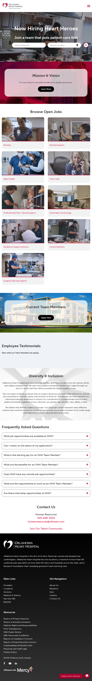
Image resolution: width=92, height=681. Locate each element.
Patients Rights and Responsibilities (20, 625)
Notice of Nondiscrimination (17, 622)
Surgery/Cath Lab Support (13, 254)
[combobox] (29, 45)
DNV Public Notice (12, 632)
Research (54, 589)
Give (52, 592)
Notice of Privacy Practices (16, 619)
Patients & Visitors (12, 595)
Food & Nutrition (55, 220)
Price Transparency (12, 629)
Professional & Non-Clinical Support (18, 186)
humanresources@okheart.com (46, 521)
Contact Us (55, 599)
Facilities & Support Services (14, 220)
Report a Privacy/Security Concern (20, 642)
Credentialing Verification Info (18, 645)
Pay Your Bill (9, 599)
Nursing (5, 119)
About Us (54, 585)
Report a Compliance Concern (18, 639)
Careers (53, 595)
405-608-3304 (46, 517)
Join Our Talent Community (46, 528)
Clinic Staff (53, 152)
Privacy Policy (10, 652)
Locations (8, 589)
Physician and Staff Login (15, 649)
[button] (46, 436)
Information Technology (58, 186)
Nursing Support (55, 119)
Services (7, 592)
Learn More (46, 89)
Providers (8, 585)
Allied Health (7, 152)
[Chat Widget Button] (87, 676)
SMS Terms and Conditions (16, 635)
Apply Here (46, 318)
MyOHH (7, 602)
